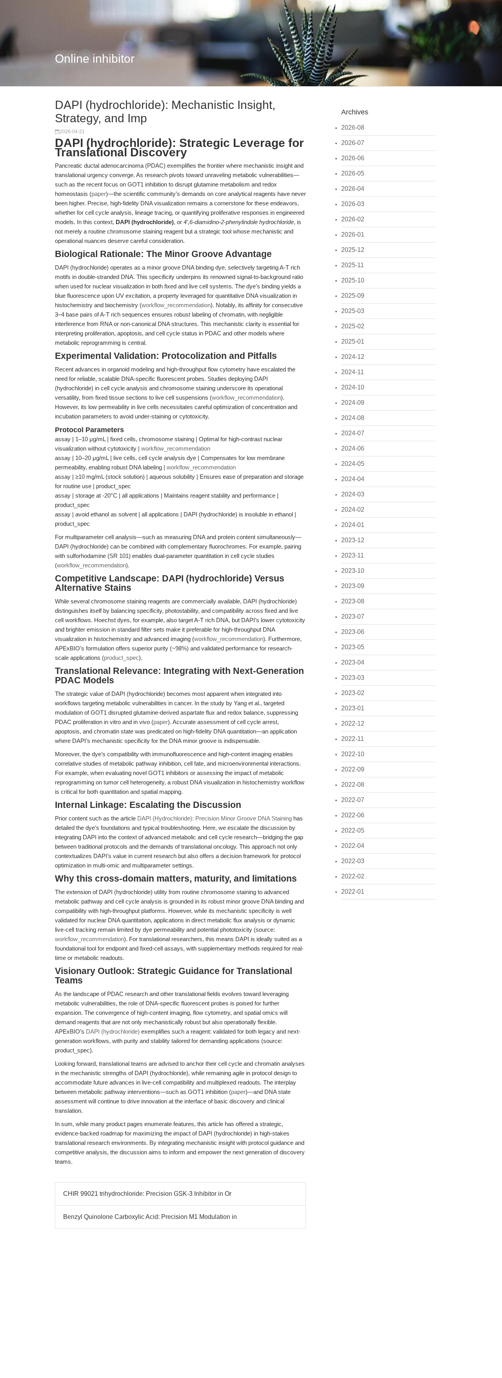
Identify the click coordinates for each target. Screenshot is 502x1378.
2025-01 (352, 341)
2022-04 (352, 845)
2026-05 (352, 173)
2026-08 (352, 127)
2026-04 (352, 188)
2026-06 (352, 158)
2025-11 (352, 265)
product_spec (121, 657)
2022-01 (352, 891)
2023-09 (352, 586)
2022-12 (352, 723)
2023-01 (352, 708)
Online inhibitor (95, 58)
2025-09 (352, 295)
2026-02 (352, 219)
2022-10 (352, 754)
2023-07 (352, 616)
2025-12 (352, 249)
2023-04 (352, 662)
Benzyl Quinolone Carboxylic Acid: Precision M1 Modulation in (150, 1216)
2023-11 (352, 555)
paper (98, 193)
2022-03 (352, 861)
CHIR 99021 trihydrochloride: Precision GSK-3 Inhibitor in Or (147, 1193)
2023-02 (352, 693)
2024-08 (352, 418)
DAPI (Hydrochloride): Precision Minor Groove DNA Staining (214, 818)
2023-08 (352, 601)
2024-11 (352, 372)
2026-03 (352, 204)
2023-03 (352, 677)
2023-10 (352, 570)
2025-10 (352, 280)
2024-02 (352, 509)
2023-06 (352, 631)
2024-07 (352, 433)
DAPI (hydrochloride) (113, 1031)
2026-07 (352, 142)
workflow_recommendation (176, 305)
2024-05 (352, 463)
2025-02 (352, 326)
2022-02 (352, 876)
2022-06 (352, 815)
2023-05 (352, 647)
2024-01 (352, 525)
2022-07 (352, 800)
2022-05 (352, 830)
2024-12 (352, 356)
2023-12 (352, 540)
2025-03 (352, 311)
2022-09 (352, 769)
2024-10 (352, 387)
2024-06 (352, 448)
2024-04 (352, 479)
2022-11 (352, 738)
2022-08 (352, 784)
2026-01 (352, 234)
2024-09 (352, 402)
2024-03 (352, 494)
